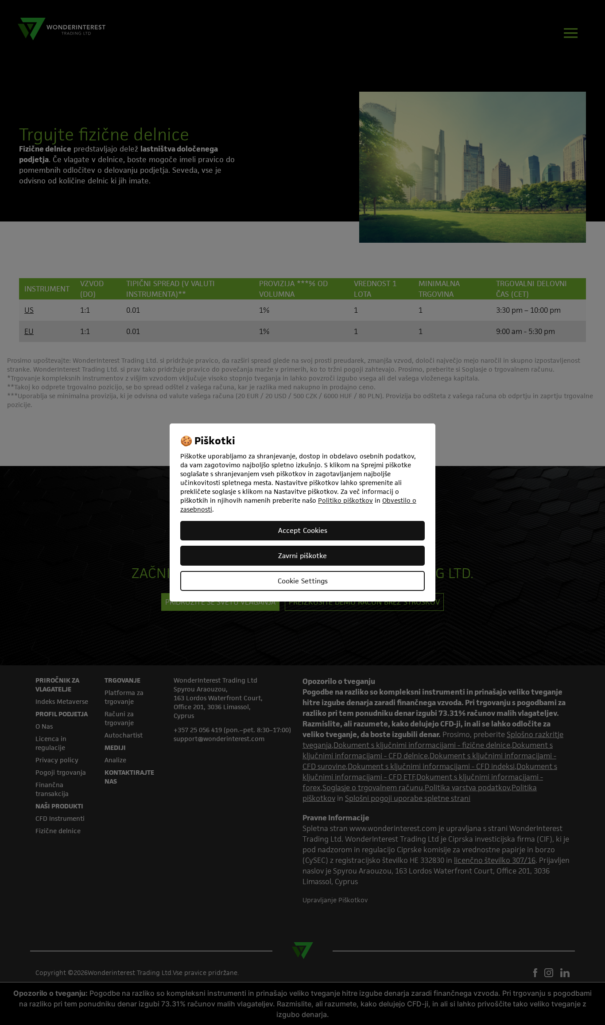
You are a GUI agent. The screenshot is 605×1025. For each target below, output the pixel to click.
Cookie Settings (303, 581)
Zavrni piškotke (302, 555)
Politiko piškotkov (345, 500)
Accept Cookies (302, 530)
